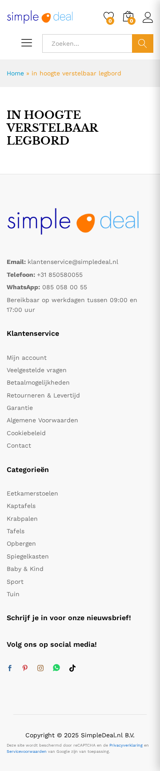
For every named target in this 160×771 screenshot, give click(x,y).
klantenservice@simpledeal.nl (73, 261)
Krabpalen (22, 518)
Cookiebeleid (26, 433)
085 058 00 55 (64, 287)
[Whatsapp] (56, 668)
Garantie (20, 407)
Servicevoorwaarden (27, 751)
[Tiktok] (72, 668)
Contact (19, 445)
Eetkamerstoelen (32, 493)
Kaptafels (21, 505)
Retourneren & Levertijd (43, 395)
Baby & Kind (25, 568)
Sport (15, 581)
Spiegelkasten (28, 556)
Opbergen (21, 543)
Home (15, 73)
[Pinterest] (24, 668)
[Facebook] (9, 668)
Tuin (13, 594)
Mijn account (27, 357)
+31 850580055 (60, 274)
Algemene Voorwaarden (42, 420)
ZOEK (142, 43)
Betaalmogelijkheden (38, 382)
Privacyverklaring (126, 745)
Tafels (15, 531)
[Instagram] (40, 668)
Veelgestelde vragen (37, 370)
